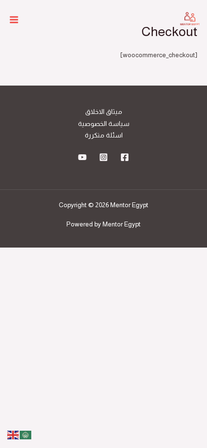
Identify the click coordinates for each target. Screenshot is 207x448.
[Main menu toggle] (14, 20)
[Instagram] (103, 157)
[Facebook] (124, 157)
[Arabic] (26, 434)
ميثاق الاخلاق (103, 111)
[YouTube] (82, 157)
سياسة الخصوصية (103, 123)
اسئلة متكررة (104, 135)
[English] (13, 434)
